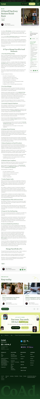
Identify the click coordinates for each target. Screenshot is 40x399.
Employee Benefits (4, 360)
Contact (31, 365)
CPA (11, 365)
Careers (31, 358)
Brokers (12, 366)
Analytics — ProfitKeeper (15, 362)
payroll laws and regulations (10, 167)
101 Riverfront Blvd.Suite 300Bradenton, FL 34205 (5, 348)
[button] (38, 4)
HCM (2, 356)
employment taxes (21, 92)
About (31, 354)
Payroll (3, 19)
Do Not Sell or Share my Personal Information (31, 377)
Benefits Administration (5, 361)
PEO (2, 354)
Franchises (12, 368)
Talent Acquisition (4, 365)
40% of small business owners (12, 36)
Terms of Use (7, 377)
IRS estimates (8, 31)
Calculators (23, 356)
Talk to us (23, 370)
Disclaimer (16, 376)
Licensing (11, 376)
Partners (12, 364)
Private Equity (13, 369)
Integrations (3, 367)
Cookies (24, 376)
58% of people (4, 237)
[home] (3, 4)
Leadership (32, 356)
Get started (24, 367)
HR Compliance (3, 359)
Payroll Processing (14, 355)
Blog (2, 8)
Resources (23, 352)
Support (22, 358)
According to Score (4, 63)
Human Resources (14, 356)
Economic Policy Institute (16, 110)
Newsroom (32, 360)
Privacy (21, 376)
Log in (22, 364)
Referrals (32, 362)
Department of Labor (13, 166)
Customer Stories (14, 358)
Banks (12, 367)
